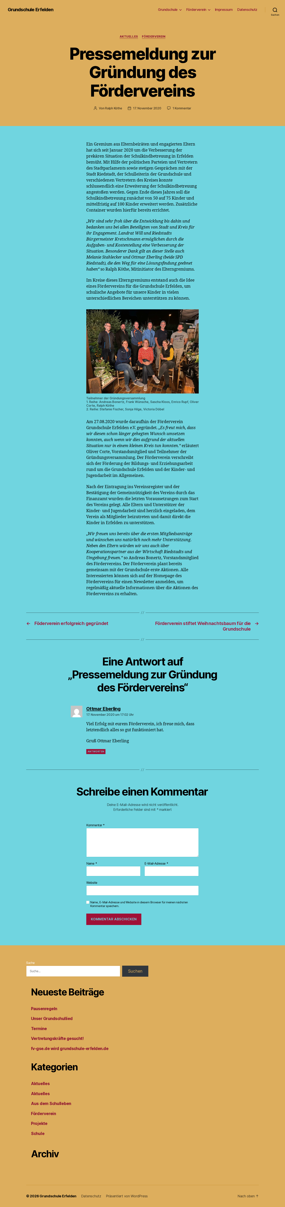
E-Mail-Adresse (156, 863)
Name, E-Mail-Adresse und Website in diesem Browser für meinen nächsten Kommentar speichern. (139, 904)
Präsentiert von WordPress (127, 1196)
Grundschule (168, 10)
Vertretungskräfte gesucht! (57, 1038)
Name (91, 863)
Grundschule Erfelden (30, 9)
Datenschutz (247, 10)
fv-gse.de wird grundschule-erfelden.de (69, 1048)
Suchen (135, 971)
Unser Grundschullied (52, 1018)
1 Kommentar (182, 108)
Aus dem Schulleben (51, 1103)
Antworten (96, 751)
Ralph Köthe (113, 108)
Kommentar (95, 825)
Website (91, 883)
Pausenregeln (44, 1008)
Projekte (39, 1123)
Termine (39, 1028)
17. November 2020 (147, 108)
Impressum (224, 10)
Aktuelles (129, 36)
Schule (37, 1133)
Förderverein (196, 10)
